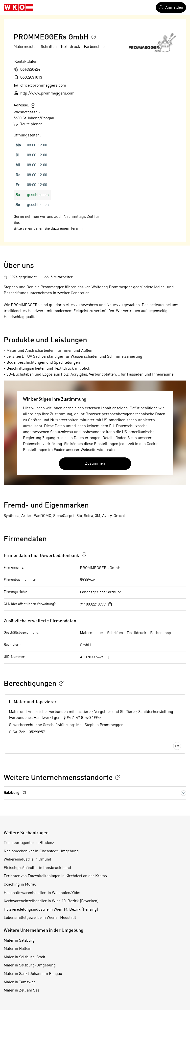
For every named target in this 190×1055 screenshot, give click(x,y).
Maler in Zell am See (21, 990)
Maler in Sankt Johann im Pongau (33, 974)
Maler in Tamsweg (20, 982)
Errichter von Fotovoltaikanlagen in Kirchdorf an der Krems (55, 876)
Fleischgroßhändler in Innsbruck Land (37, 868)
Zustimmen (95, 464)
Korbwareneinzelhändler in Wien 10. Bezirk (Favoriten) (51, 901)
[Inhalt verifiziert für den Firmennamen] (93, 36)
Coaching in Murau (20, 885)
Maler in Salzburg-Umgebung (30, 965)
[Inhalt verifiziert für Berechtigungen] (61, 683)
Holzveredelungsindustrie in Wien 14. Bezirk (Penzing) (51, 910)
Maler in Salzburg (19, 941)
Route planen (31, 124)
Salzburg (15, 793)
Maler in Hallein (17, 949)
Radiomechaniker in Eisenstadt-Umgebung (41, 851)
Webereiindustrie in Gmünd (27, 860)
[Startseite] (18, 7)
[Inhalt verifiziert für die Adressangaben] (33, 105)
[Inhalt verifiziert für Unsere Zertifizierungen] (117, 777)
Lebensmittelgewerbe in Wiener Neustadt (40, 918)
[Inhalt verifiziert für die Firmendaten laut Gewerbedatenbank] (84, 554)
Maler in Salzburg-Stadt (24, 957)
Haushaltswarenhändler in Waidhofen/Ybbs (42, 893)
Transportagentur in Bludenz (29, 843)
